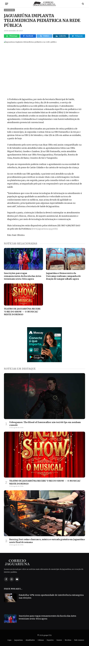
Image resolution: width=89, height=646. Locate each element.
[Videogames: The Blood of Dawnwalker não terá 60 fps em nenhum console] (44, 396)
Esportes (50, 640)
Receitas (68, 640)
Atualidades (30, 640)
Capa (9, 640)
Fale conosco (79, 640)
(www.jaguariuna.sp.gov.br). (45, 229)
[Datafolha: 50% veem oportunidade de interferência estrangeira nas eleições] (10, 597)
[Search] (82, 3)
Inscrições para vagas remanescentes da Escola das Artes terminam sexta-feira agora (22, 276)
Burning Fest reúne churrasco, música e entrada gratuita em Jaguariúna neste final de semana (47, 541)
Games (59, 640)
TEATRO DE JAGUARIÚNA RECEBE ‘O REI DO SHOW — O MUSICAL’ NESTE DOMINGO (22, 311)
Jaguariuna (9, 10)
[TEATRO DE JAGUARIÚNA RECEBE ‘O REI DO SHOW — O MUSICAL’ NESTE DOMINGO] (23, 294)
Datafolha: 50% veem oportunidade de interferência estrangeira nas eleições (51, 596)
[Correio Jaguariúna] (44, 3)
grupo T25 (47, 635)
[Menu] (6, 3)
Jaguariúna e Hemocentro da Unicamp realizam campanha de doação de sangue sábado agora (63, 276)
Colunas (41, 640)
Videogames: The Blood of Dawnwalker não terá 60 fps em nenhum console (45, 423)
